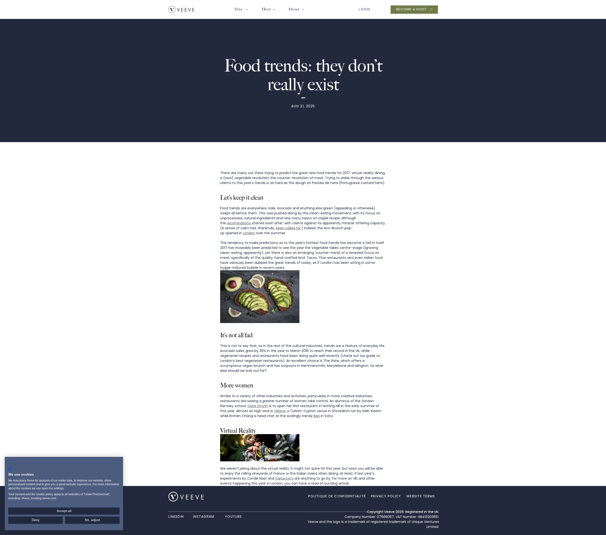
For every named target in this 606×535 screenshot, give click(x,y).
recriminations (239, 223)
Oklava (279, 411)
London (249, 233)
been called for (288, 228)
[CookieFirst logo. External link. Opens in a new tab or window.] (10, 469)
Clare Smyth (257, 406)
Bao (317, 416)
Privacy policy (109, 464)
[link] (181, 9)
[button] (16, 464)
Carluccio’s (284, 478)
